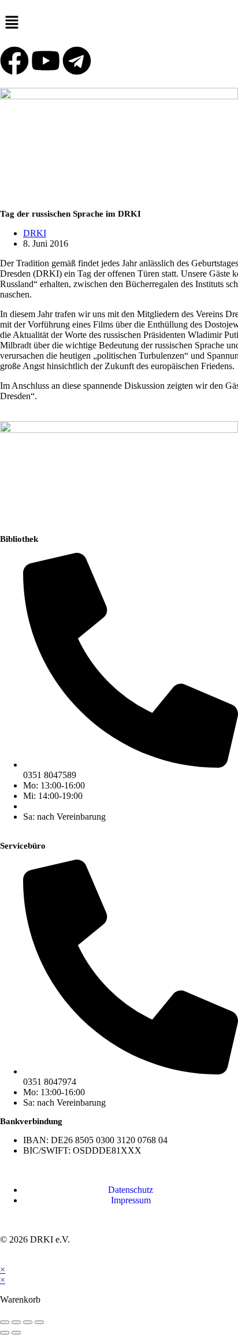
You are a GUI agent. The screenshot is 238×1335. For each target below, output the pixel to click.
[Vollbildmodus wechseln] (16, 1322)
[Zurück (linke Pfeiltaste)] (4, 1332)
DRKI (34, 233)
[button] (119, 23)
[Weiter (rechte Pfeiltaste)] (16, 1332)
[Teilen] (27, 1322)
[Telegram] (76, 60)
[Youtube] (45, 60)
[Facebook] (14, 60)
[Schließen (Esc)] (39, 1322)
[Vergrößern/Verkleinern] (4, 1322)
